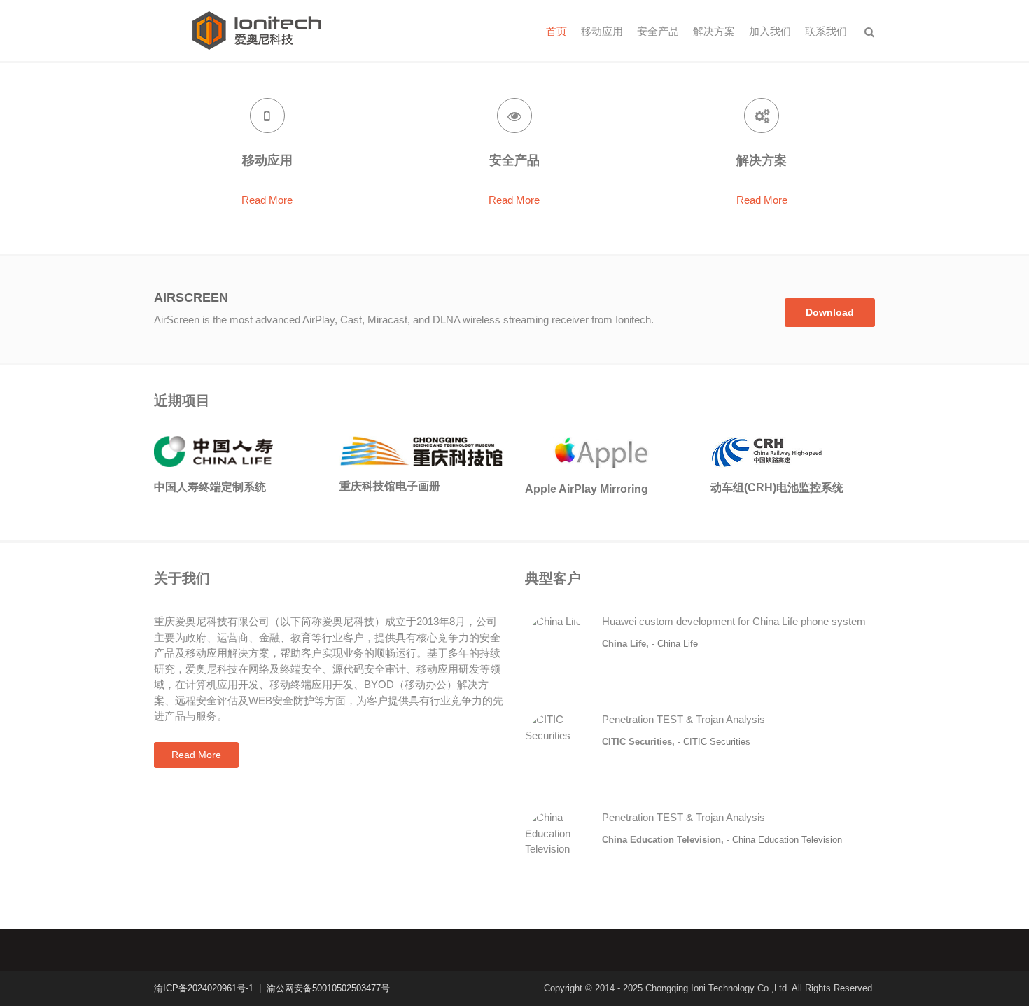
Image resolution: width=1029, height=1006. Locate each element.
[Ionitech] (256, 29)
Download (830, 312)
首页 (556, 31)
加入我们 (770, 31)
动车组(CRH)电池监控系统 (777, 488)
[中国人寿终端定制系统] (213, 450)
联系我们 (826, 31)
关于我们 (182, 578)
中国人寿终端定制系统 (210, 487)
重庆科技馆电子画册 (390, 486)
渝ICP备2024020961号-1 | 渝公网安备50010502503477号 (272, 988)
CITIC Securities (716, 741)
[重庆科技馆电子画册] (422, 450)
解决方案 (714, 31)
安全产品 (658, 31)
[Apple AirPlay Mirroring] (607, 451)
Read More (267, 200)
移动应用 (602, 31)
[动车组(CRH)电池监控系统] (766, 451)
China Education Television (787, 839)
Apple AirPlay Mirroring (586, 489)
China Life (677, 643)
